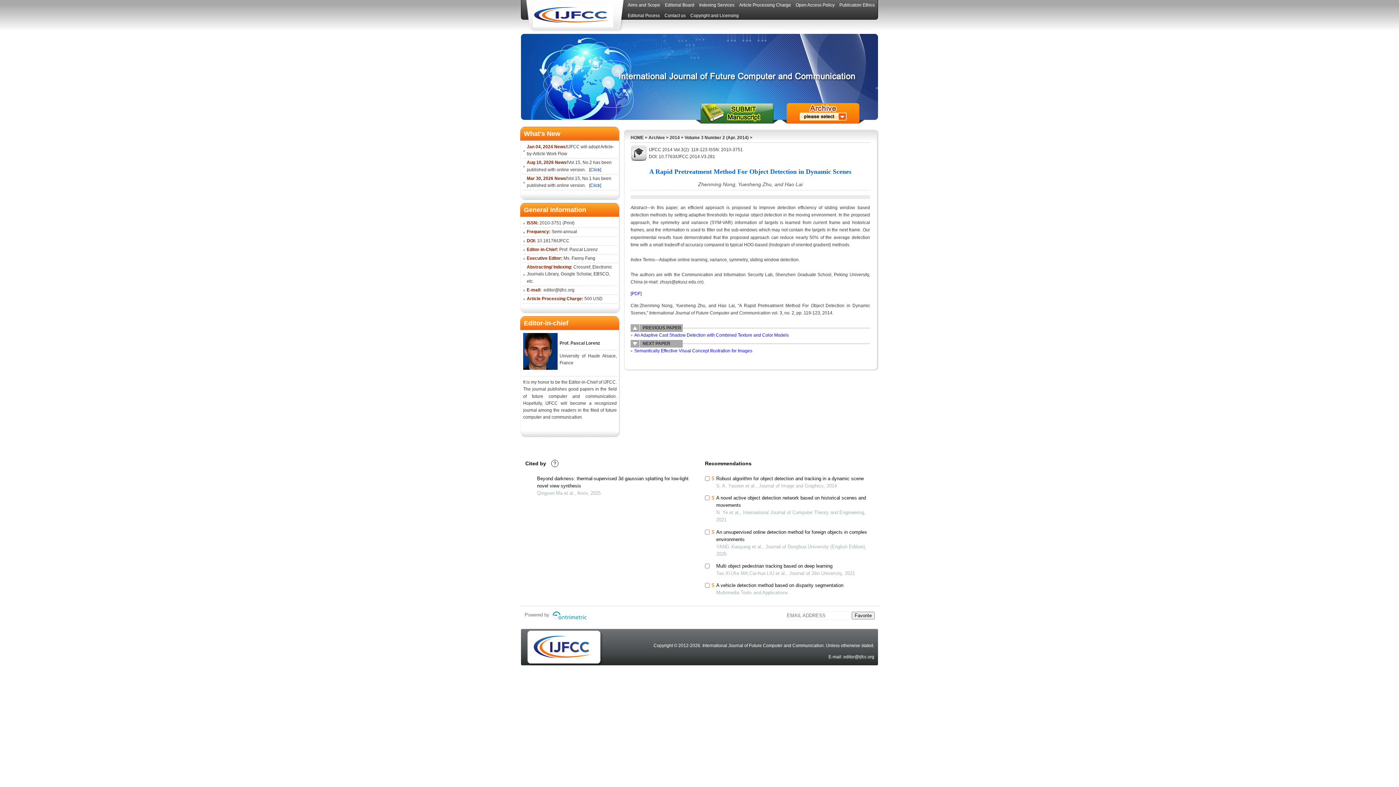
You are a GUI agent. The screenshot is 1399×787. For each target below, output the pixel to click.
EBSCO (601, 274)
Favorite (863, 615)
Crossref (581, 267)
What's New (542, 133)
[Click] (595, 169)
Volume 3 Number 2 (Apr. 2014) (717, 137)
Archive (656, 137)
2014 (675, 137)
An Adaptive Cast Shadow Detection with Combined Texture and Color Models (711, 335)
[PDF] (636, 293)
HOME (637, 137)
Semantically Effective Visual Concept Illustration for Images (693, 350)
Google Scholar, (576, 274)
